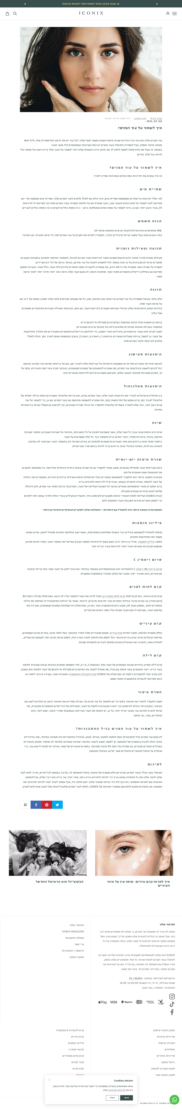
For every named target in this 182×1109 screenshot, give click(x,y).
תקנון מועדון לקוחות (163, 1069)
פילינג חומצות (146, 542)
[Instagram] (172, 996)
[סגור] (49, 1080)
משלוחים (170, 1049)
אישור (126, 1097)
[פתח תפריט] (174, 13)
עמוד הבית (156, 118)
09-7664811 (136, 978)
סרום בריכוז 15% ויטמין (149, 569)
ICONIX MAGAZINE (73, 931)
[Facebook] (172, 1012)
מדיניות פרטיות (166, 1037)
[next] (156, 3)
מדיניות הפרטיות (116, 1090)
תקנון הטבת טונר (165, 1075)
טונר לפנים (77, 1062)
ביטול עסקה (168, 1062)
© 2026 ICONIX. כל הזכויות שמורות (157, 1103)
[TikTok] (172, 1004)
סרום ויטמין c (76, 1049)
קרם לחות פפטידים (114, 596)
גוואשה (80, 1075)
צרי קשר (79, 944)
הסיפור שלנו (77, 925)
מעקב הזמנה (76, 957)
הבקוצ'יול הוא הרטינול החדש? (60, 881)
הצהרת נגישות (166, 1043)
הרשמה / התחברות (73, 951)
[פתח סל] (7, 14)
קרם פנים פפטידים (73, 1056)
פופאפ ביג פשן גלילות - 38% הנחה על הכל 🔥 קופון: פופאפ (91, 3)
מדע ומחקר (140, 118)
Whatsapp (25, 805)
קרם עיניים (116, 633)
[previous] (25, 3)
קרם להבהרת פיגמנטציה (82, 674)
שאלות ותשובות (74, 938)
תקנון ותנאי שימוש (164, 1030)
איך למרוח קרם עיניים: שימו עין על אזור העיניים (138, 883)
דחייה (112, 1097)
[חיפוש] (15, 13)
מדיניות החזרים (166, 1056)
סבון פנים (78, 1069)
